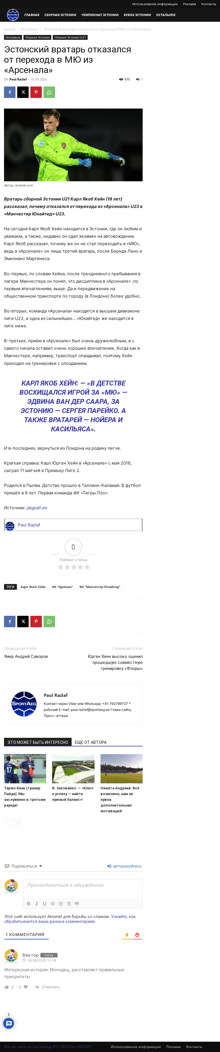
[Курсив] (37, 903)
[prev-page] (7, 822)
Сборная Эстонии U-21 (70, 37)
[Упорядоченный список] (61, 903)
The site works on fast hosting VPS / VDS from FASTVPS (47, 1046)
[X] (23, 92)
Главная (31, 15)
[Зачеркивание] (53, 903)
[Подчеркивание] (45, 903)
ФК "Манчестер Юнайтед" (99, 587)
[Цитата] (77, 903)
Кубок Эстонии (137, 15)
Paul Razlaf (18, 79)
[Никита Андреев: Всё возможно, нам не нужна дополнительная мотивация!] (122, 768)
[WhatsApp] (49, 92)
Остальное (166, 15)
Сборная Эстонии (60, 15)
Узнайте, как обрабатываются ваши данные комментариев (70, 919)
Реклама (189, 4)
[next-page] (16, 822)
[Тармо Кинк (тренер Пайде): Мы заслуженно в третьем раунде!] (25, 768)
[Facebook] (9, 92)
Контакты (208, 4)
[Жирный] (29, 903)
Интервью (29, 29)
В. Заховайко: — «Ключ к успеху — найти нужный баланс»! (72, 794)
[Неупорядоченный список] (69, 903)
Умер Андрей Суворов (26, 656)
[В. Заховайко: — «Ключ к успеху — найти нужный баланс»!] (73, 768)
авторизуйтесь (127, 866)
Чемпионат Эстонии (100, 15)
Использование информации (155, 4)
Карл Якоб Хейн (33, 587)
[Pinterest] (36, 92)
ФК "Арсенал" (62, 587)
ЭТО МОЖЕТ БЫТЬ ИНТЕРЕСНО (37, 742)
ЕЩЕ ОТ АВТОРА (91, 742)
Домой (9, 29)
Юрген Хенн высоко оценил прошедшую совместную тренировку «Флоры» (115, 662)
